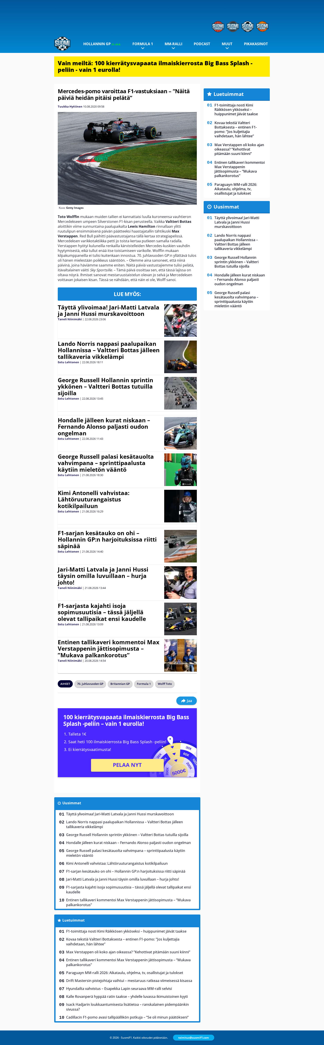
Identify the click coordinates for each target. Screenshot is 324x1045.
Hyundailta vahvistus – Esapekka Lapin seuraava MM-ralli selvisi (119, 988)
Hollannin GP (102, 43)
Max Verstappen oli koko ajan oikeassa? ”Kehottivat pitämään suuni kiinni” (128, 952)
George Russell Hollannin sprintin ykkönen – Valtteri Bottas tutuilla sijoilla (105, 386)
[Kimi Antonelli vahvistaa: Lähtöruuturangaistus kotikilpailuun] (180, 506)
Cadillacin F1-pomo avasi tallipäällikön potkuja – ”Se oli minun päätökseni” (127, 1017)
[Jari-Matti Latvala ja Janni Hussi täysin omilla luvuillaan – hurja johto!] (180, 582)
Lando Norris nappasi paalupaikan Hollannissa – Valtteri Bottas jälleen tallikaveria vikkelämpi (109, 350)
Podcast (202, 43)
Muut (227, 43)
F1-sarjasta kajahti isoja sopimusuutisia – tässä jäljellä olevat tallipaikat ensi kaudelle (102, 612)
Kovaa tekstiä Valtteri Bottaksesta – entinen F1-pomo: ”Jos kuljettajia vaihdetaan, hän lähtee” (122, 941)
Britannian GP (120, 684)
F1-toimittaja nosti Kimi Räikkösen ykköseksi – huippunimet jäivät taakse (126, 931)
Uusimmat (71, 803)
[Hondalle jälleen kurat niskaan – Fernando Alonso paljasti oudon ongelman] (180, 433)
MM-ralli (173, 43)
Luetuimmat (73, 920)
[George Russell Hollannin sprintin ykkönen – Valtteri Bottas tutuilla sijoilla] (180, 393)
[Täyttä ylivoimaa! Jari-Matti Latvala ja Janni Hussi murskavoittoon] (180, 320)
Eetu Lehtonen (68, 362)
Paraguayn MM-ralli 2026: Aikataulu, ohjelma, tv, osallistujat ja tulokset (124, 972)
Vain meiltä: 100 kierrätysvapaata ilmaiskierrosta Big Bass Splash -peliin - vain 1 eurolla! (155, 66)
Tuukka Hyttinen (70, 106)
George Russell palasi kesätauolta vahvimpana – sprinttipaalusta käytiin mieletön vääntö (106, 463)
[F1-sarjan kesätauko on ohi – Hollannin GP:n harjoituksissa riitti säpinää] (180, 546)
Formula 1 (142, 43)
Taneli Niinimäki (70, 319)
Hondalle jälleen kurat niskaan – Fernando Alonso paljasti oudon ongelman (104, 426)
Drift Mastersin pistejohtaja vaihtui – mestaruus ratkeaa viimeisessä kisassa (129, 980)
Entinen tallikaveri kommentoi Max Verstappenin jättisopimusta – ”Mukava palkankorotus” (108, 648)
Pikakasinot (256, 43)
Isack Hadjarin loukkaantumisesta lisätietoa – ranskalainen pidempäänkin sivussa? (127, 1007)
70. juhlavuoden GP (90, 684)
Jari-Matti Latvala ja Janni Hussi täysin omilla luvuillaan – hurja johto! (103, 576)
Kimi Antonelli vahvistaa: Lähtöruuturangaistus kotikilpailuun (93, 499)
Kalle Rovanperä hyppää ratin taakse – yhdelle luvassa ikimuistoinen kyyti (127, 996)
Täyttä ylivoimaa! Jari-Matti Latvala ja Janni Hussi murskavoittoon (108, 310)
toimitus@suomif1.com (193, 1037)
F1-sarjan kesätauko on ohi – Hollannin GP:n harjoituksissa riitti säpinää (107, 539)
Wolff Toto (165, 684)
